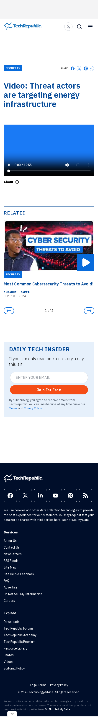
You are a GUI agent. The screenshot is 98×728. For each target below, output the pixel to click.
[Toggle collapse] (12, 714)
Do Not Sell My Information (23, 594)
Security (13, 68)
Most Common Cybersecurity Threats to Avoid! (48, 283)
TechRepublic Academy (20, 635)
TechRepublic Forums (19, 628)
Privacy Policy (32, 408)
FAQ (6, 581)
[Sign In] (68, 26)
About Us (10, 541)
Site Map (10, 567)
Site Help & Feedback (19, 574)
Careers (9, 601)
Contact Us (12, 547)
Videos (8, 662)
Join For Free (49, 390)
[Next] (89, 310)
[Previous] (9, 310)
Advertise (11, 587)
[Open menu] (90, 26)
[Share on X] (79, 68)
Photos (9, 655)
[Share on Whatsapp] (92, 68)
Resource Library (15, 648)
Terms (13, 408)
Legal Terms (38, 685)
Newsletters (13, 554)
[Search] (79, 26)
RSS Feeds (11, 561)
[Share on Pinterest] (86, 68)
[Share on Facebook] (73, 68)
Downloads (12, 622)
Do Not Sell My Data (75, 520)
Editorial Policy (14, 668)
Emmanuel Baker (17, 292)
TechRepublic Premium (19, 642)
